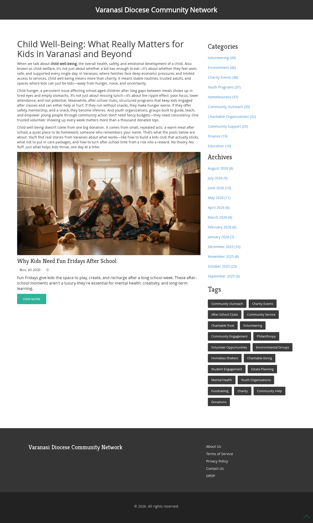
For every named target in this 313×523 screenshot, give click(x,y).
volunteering (252, 325)
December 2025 (224, 246)
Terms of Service (219, 453)
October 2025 (222, 266)
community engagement (229, 336)
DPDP (210, 475)
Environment (222, 67)
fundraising (219, 391)
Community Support (228, 126)
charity (242, 391)
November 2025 (223, 256)
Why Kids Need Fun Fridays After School (67, 261)
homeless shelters (224, 358)
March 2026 (220, 217)
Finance (217, 136)
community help (269, 391)
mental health (221, 380)
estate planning (262, 369)
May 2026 (219, 197)
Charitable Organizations (232, 116)
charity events (262, 303)
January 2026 (221, 237)
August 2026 (220, 168)
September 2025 (224, 276)
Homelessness (223, 97)
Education (219, 146)
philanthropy (266, 336)
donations (218, 402)
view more (31, 299)
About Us (213, 446)
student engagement (226, 369)
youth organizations (256, 380)
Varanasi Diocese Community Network (156, 9)
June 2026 (219, 188)
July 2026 (217, 178)
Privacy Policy (217, 461)
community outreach (227, 303)
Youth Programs (224, 87)
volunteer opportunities (229, 347)
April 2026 (218, 207)
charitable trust (222, 325)
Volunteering (222, 57)
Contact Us (215, 468)
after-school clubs (224, 314)
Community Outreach (229, 106)
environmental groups (272, 347)
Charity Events (223, 77)
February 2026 (222, 227)
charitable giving (259, 358)
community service (261, 314)
